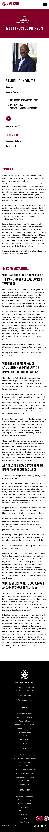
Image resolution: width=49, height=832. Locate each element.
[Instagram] (35, 825)
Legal (23, 826)
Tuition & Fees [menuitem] (24, 721)
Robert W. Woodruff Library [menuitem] (24, 755)
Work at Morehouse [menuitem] (24, 732)
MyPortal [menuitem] (24, 815)
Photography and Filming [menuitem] (24, 777)
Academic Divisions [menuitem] (24, 713)
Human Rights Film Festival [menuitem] (24, 770)
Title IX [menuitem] (24, 736)
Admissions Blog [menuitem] (24, 800)
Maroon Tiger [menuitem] (24, 811)
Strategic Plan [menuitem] (24, 784)
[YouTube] (42, 825)
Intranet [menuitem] (25, 818)
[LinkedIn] (45, 825)
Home (24, 16)
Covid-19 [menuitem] (24, 743)
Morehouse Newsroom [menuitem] (24, 796)
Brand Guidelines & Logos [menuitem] (24, 773)
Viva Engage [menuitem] (24, 822)
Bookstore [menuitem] (24, 807)
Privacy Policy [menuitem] (24, 739)
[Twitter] (38, 825)
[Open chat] (46, 818)
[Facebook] (32, 825)
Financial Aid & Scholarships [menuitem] (24, 725)
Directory (24, 19)
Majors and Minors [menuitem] (24, 717)
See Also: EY (11, 127)
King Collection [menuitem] (24, 762)
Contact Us (26, 700)
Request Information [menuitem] (24, 728)
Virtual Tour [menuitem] (24, 781)
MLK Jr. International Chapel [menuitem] (24, 758)
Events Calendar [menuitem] (24, 803)
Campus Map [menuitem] (24, 766)
